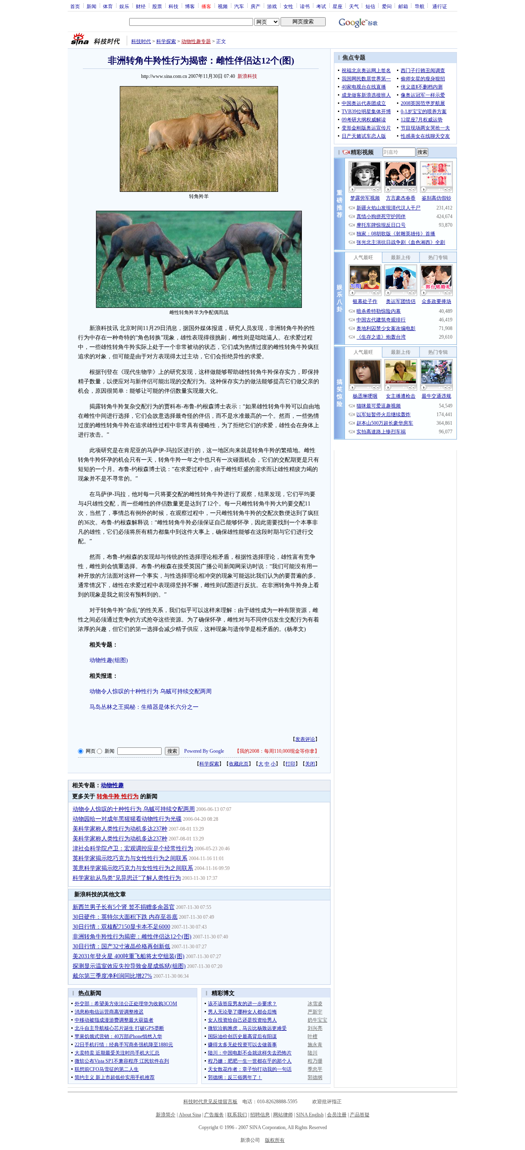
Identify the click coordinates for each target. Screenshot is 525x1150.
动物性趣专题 (196, 41)
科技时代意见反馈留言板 (210, 1101)
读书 (305, 6)
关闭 (310, 764)
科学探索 (166, 41)
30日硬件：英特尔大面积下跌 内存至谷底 (125, 917)
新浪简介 (166, 1115)
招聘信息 (260, 1115)
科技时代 (141, 41)
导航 (420, 6)
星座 (337, 6)
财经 (141, 6)
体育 (108, 6)
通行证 (439, 6)
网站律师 (283, 1115)
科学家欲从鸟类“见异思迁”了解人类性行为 (127, 878)
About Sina (190, 1115)
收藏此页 (239, 764)
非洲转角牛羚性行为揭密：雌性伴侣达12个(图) (132, 937)
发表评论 (305, 739)
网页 (91, 751)
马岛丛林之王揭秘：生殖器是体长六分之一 (144, 707)
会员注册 (337, 1115)
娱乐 (124, 6)
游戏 (272, 6)
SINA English (310, 1115)
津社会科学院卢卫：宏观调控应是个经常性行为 (133, 848)
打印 (290, 764)
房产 (255, 6)
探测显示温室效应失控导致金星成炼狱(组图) (129, 966)
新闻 (91, 6)
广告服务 (214, 1115)
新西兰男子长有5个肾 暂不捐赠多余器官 (124, 907)
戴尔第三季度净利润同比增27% (112, 976)
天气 (354, 6)
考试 (321, 6)
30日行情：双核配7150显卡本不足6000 (121, 927)
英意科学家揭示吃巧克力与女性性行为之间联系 (133, 868)
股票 (157, 6)
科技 (173, 6)
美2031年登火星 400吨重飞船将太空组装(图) (129, 956)
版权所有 (275, 1140)
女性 (288, 6)
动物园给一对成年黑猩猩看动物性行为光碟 (127, 819)
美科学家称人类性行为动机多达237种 (120, 829)
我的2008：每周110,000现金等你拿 (277, 751)
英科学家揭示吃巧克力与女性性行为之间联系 (130, 858)
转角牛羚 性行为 (118, 796)
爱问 (387, 6)
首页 (75, 6)
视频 (223, 6)
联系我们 (237, 1115)
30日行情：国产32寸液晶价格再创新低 (121, 946)
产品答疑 (360, 1115)
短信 (370, 6)
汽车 (239, 6)
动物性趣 (112, 785)
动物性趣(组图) (108, 660)
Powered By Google (204, 751)
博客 (190, 6)
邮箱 (403, 6)
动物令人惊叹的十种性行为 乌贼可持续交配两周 (150, 691)
